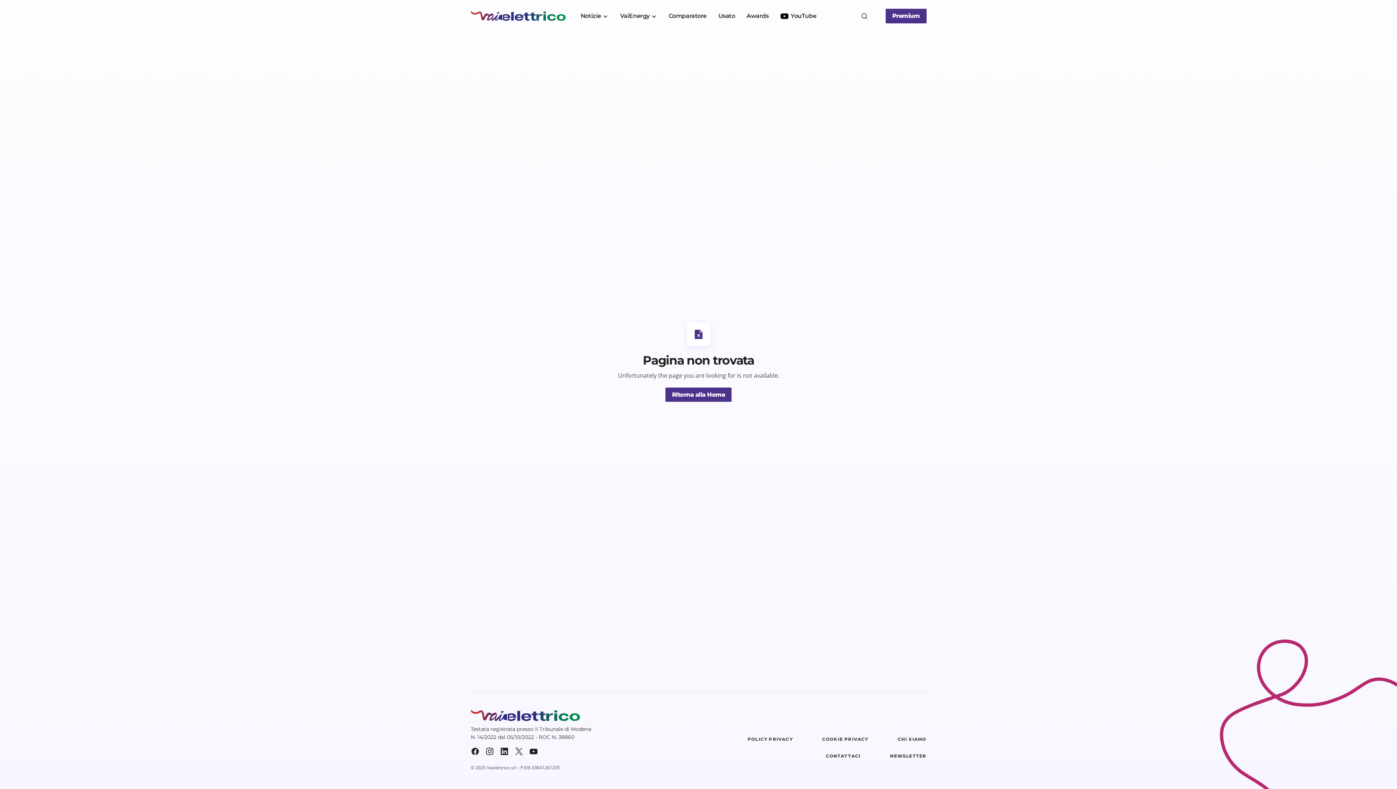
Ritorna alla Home (698, 394)
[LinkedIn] (504, 751)
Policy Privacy (770, 739)
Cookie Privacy (845, 739)
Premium (906, 15)
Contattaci (843, 756)
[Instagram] (489, 751)
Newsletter (908, 756)
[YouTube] (533, 751)
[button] (864, 16)
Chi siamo (912, 739)
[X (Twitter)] (519, 751)
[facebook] (475, 751)
